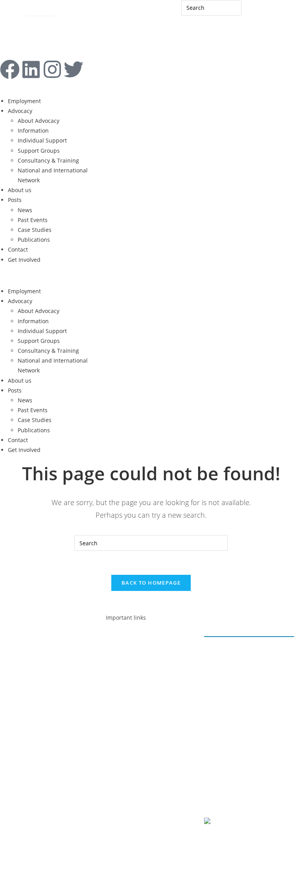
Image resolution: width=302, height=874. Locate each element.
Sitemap (38, 11)
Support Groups (39, 150)
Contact (10, 11)
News (25, 210)
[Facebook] (10, 69)
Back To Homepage (151, 582)
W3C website (254, 822)
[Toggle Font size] (21, 24)
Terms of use (229, 787)
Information (33, 130)
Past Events (33, 220)
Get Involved (24, 259)
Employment (24, 101)
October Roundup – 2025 (246, 724)
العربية (257, 11)
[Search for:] (211, 7)
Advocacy (20, 111)
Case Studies (35, 229)
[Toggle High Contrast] (7, 24)
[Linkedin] (31, 69)
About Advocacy (38, 120)
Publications (34, 239)
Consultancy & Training (48, 160)
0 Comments (229, 671)
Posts (15, 200)
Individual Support (42, 140)
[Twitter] (34, 646)
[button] (50, 275)
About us (19, 190)
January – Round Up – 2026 (249, 650)
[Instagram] (52, 69)
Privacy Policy (230, 776)
